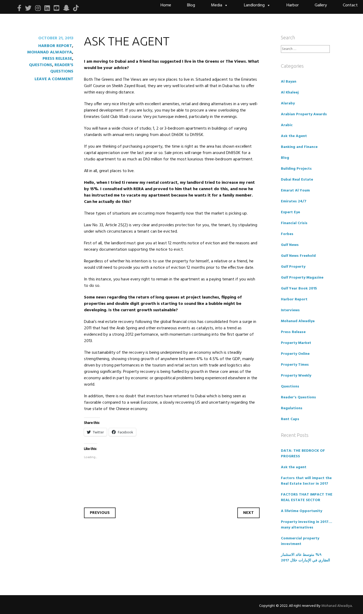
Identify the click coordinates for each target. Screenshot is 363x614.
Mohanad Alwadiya (49, 52)
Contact (350, 5)
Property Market (296, 343)
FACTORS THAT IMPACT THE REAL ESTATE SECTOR (306, 497)
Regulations (291, 408)
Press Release (57, 58)
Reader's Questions (61, 68)
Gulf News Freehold (298, 256)
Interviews (290, 310)
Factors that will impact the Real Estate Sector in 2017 (306, 481)
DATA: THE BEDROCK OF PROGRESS (303, 453)
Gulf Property (293, 267)
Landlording (254, 5)
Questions (40, 65)
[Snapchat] (66, 8)
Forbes (287, 234)
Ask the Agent (294, 136)
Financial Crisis (294, 223)
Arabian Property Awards (304, 114)
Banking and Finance (299, 147)
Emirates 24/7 (293, 201)
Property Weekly (296, 376)
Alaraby (288, 103)
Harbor (292, 5)
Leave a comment (54, 79)
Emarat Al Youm (295, 190)
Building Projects (296, 169)
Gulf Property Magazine (302, 278)
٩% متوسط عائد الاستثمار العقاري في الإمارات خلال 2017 (305, 558)
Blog (191, 5)
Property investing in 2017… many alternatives (306, 525)
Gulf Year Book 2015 (299, 288)
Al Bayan (288, 82)
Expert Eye (290, 212)
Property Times (295, 365)
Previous (100, 512)
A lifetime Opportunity (301, 511)
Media (216, 5)
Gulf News (290, 245)
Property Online (295, 354)
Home (166, 5)
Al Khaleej (290, 92)
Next (248, 512)
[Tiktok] (76, 8)
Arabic (287, 125)
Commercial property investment (300, 541)
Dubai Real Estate (297, 180)
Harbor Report (55, 45)
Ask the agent (293, 467)
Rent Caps (290, 419)
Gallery (321, 5)
